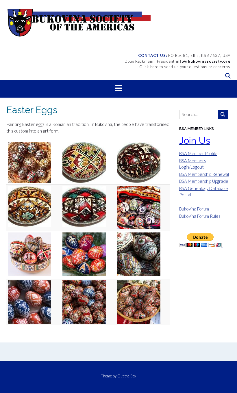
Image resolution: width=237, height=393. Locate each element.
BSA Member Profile (198, 153)
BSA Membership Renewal (204, 174)
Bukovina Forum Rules (200, 216)
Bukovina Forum (194, 208)
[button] (118, 89)
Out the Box (126, 376)
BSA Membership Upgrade (203, 181)
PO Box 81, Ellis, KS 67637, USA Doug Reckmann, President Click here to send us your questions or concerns (177, 61)
